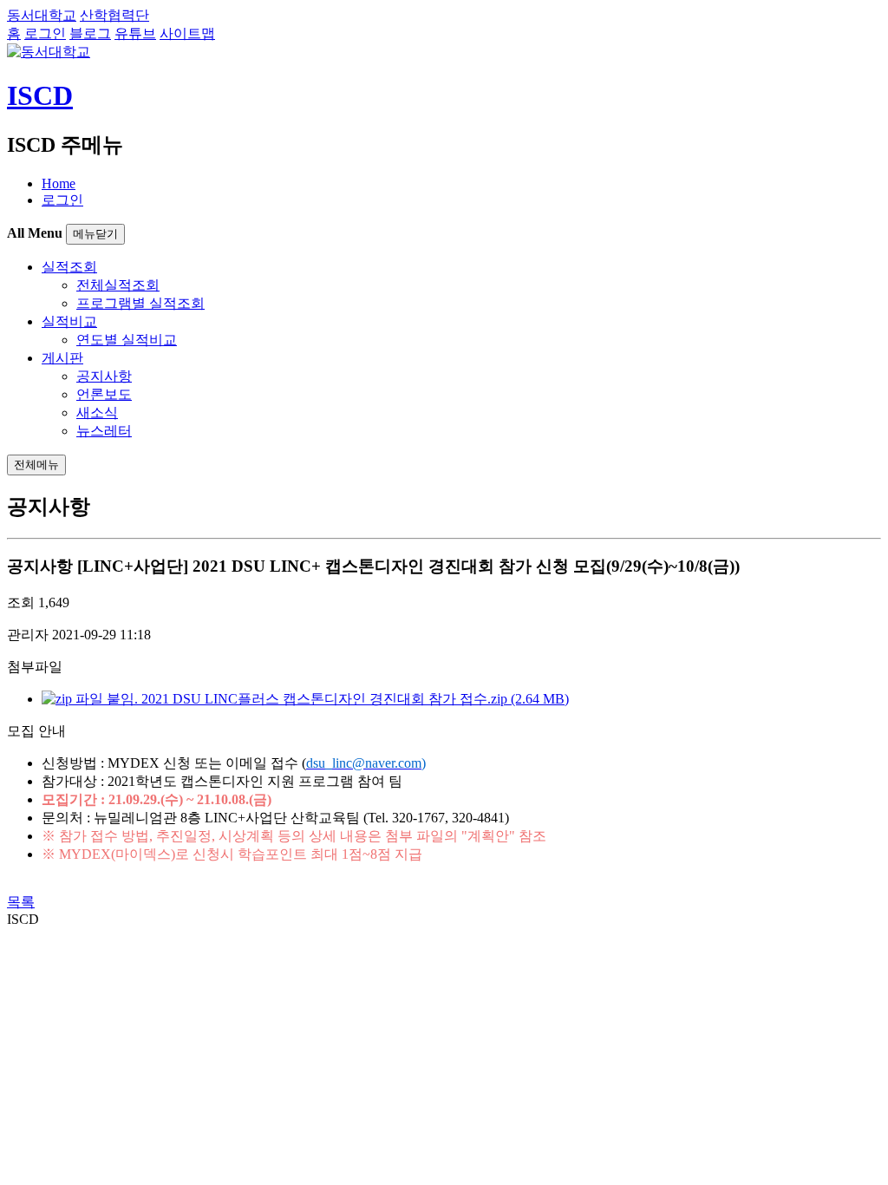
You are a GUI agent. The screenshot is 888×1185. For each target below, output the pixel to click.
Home (58, 183)
